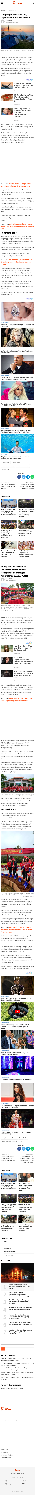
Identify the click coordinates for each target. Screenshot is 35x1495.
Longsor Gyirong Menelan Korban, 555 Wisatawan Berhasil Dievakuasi (25, 532)
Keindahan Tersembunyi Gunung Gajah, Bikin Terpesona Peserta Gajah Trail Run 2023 (17, 226)
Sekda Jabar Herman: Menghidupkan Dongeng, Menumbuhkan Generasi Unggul (26, 553)
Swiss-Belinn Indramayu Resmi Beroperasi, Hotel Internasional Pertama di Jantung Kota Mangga (27, 1158)
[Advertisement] (17, 163)
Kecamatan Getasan (23, 466)
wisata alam (7, 1248)
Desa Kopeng (6, 463)
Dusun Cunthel (16, 463)
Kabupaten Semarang (8, 466)
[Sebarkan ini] (19, 477)
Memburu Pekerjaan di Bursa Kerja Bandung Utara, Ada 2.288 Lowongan (8, 553)
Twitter (26, 1481)
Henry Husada (6, 1138)
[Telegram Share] (28, 477)
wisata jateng (8, 1245)
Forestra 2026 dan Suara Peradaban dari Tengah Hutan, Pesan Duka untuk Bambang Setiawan (26, 513)
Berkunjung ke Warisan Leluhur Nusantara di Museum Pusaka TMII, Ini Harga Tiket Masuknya (16, 929)
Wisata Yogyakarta (10, 1252)
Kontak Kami (4, 1452)
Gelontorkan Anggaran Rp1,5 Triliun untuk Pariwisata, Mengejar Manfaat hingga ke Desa (8, 512)
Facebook (10, 1481)
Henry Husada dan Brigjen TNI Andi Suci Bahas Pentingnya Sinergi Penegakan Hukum (25, 1186)
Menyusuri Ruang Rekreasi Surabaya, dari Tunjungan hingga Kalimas (20, 1286)
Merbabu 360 (5, 469)
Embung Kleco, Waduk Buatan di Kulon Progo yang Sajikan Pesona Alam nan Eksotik (16, 262)
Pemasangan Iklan (6, 1458)
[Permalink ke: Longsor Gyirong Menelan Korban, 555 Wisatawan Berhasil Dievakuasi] (26, 524)
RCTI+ (5, 1241)
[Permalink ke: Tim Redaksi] (3, 21)
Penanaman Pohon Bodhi (19, 1138)
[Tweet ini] (24, 477)
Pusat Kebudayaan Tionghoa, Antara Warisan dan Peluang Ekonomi (19, 1301)
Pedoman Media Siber (17, 1473)
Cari (2, 1343)
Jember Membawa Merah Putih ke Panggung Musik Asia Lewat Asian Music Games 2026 (7, 533)
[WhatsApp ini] (32, 477)
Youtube (26, 1484)
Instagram (10, 1484)
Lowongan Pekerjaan (7, 1455)
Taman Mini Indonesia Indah (9, 1141)
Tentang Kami (4, 1450)
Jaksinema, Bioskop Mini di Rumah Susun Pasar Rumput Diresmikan (20, 1308)
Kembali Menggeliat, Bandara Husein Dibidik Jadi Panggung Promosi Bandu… (19, 1316)
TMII (21, 1141)
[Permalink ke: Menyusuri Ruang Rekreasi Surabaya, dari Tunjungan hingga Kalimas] (17, 1273)
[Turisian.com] (17, 3)
